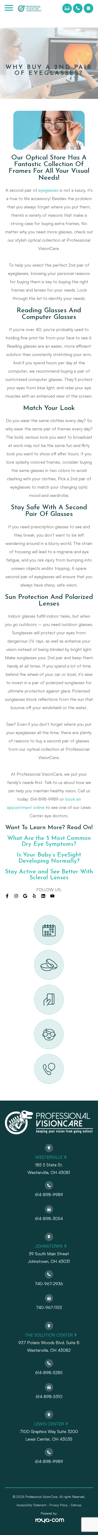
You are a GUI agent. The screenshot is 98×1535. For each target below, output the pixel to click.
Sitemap (76, 1505)
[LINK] (40, 917)
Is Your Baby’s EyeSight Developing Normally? (49, 858)
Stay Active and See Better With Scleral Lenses (49, 875)
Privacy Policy (58, 1505)
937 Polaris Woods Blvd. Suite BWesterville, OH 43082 (48, 1346)
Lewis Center (49, 1423)
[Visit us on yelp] (34, 896)
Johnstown (49, 1246)
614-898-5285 (49, 1372)
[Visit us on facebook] (7, 896)
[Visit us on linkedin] (43, 896)
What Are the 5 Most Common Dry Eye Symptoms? (49, 841)
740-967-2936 (49, 1283)
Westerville (49, 1157)
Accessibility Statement (31, 1505)
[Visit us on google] (25, 896)
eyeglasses (48, 190)
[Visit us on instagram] (16, 896)
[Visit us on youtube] (52, 896)
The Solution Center (49, 1335)
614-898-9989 (49, 1194)
